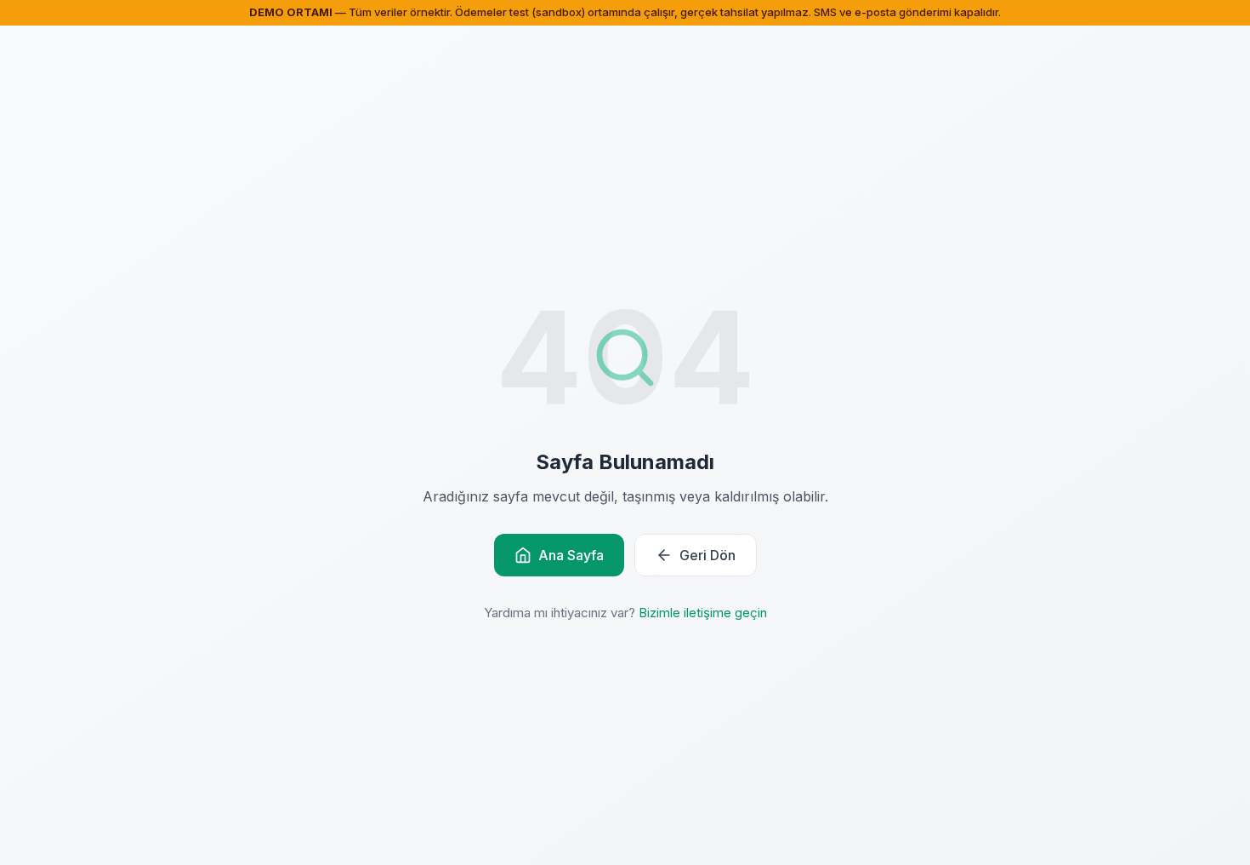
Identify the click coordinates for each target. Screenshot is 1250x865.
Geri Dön (707, 555)
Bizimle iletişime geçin (703, 612)
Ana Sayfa (571, 555)
